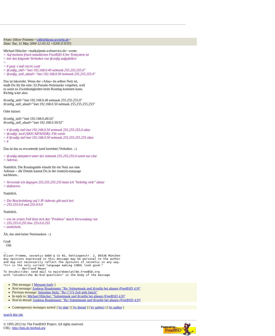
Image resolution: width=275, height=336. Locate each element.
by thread (79, 307)
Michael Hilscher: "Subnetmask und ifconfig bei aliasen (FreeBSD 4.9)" (76, 296)
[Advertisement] (81, 13)
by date (64, 307)
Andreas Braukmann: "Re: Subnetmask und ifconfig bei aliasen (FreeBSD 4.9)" (86, 288)
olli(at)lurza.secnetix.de (53, 39)
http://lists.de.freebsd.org (28, 328)
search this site (13, 314)
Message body (43, 284)
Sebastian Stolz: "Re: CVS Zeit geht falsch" (68, 292)
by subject (97, 307)
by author (115, 307)
